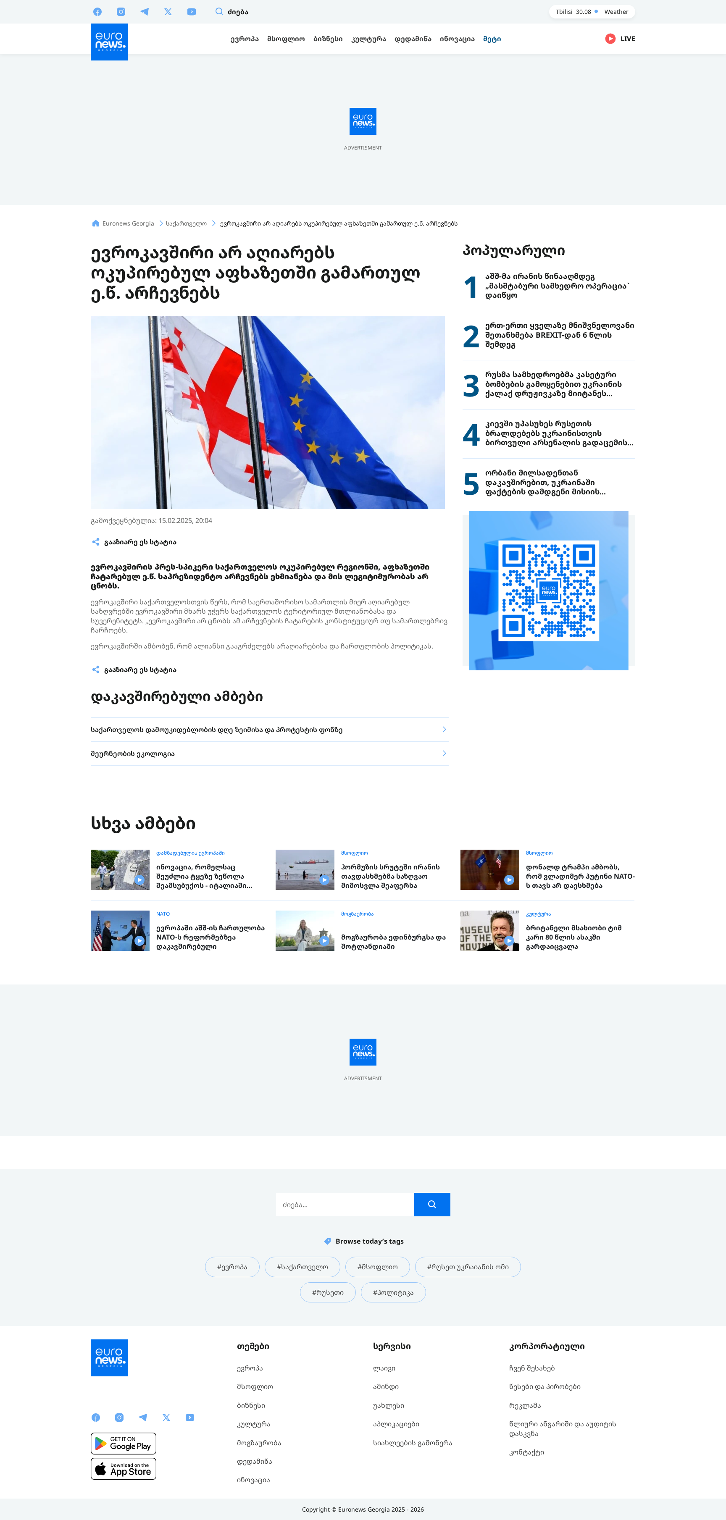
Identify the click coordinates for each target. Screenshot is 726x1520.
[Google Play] (123, 1443)
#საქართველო (302, 1266)
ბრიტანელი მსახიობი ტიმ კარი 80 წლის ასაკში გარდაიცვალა (574, 937)
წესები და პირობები (545, 1386)
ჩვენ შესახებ (532, 1368)
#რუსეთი (328, 1292)
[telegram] (144, 11)
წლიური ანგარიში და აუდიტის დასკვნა (562, 1428)
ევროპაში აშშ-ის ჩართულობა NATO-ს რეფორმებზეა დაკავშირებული (210, 937)
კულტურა (538, 914)
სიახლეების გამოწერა (412, 1442)
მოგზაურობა (357, 914)
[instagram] (121, 11)
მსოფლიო (354, 853)
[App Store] (123, 1469)
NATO (163, 914)
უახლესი (388, 1405)
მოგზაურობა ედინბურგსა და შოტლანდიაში (393, 942)
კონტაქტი (526, 1452)
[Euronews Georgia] (109, 42)
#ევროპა (232, 1266)
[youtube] (191, 11)
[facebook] (97, 11)
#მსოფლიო (378, 1266)
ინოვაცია (253, 1479)
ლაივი (384, 1368)
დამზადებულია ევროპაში (190, 853)
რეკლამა (525, 1405)
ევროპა (250, 1368)
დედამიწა (254, 1461)
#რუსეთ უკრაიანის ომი (468, 1266)
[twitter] (168, 11)
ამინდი (386, 1386)
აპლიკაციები (396, 1423)
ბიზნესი (251, 1405)
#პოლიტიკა (393, 1292)
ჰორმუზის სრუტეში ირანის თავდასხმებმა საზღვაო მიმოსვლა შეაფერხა (390, 876)
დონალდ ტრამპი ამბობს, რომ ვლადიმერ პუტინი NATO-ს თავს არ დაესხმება (580, 876)
